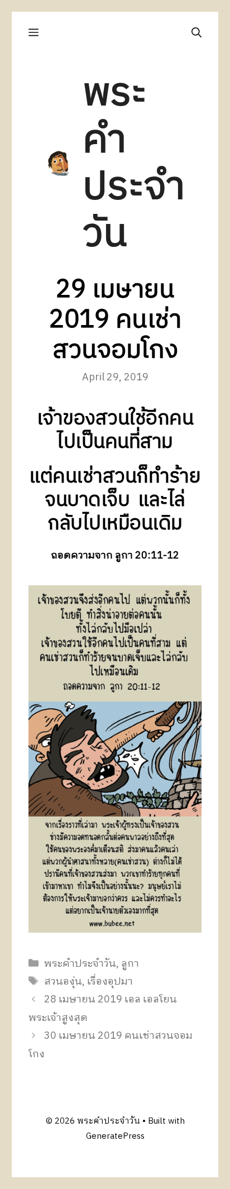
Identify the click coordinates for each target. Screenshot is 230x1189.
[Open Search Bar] (196, 33)
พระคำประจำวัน (134, 163)
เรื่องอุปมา (110, 981)
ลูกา (130, 964)
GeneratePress (115, 1136)
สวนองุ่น (63, 981)
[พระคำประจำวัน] (59, 163)
